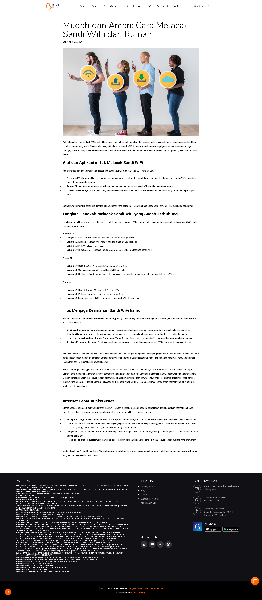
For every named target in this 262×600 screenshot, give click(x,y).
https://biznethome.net (104, 451)
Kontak (144, 494)
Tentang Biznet (148, 486)
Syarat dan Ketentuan (154, 588)
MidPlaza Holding (137, 592)
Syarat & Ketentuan (150, 498)
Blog (143, 490)
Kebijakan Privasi (149, 503)
